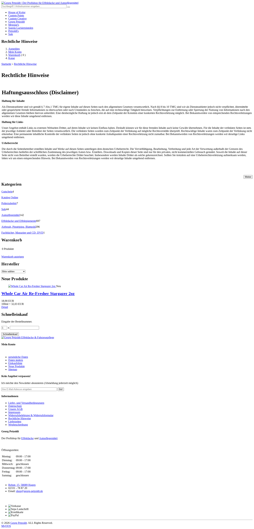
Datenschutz (15, 406)
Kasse (11, 58)
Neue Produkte (16, 366)
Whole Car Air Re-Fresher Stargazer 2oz (38, 293)
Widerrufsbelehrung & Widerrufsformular (30, 415)
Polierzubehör (9, 203)
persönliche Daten (18, 356)
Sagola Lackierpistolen (20, 27)
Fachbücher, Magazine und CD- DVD (22, 232)
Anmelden (14, 48)
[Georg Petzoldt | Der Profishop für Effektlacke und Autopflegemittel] (39, 2)
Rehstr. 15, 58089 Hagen (22, 484)
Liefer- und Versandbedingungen (26, 402)
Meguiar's (13, 24)
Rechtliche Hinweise (25, 63)
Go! (61, 389)
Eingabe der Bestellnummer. (16, 321)
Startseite (6, 63)
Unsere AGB (15, 409)
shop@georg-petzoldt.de (29, 491)
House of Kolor (16, 12)
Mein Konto (15, 51)
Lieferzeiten (14, 421)
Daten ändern (15, 360)
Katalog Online (9, 197)
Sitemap (12, 369)
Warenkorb (14, 55)
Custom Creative (17, 18)
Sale (10, 34)
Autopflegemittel (10, 215)
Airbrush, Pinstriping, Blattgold (18, 226)
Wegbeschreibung (18, 424)
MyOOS (6, 526)
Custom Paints (16, 15)
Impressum (14, 412)
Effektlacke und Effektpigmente (18, 220)
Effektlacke (27, 438)
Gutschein (6, 191)
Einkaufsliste (15, 363)
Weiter (248, 177)
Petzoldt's (13, 31)
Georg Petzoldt (16, 21)
